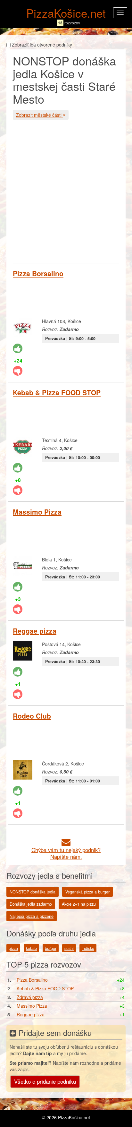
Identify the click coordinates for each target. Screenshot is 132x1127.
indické (88, 948)
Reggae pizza (34, 631)
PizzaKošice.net (66, 13)
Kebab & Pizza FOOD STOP (57, 392)
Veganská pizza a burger (87, 892)
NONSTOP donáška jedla (32, 892)
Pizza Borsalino (38, 273)
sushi (69, 948)
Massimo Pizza (37, 512)
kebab (31, 948)
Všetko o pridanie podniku (45, 1081)
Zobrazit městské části (39, 115)
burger (50, 948)
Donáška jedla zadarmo (31, 904)
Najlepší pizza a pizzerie (32, 916)
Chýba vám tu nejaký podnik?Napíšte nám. (66, 853)
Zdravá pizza (30, 997)
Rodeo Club (32, 716)
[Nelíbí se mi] (17, 371)
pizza (13, 948)
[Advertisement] (66, 190)
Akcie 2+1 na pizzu (79, 904)
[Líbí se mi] (17, 348)
